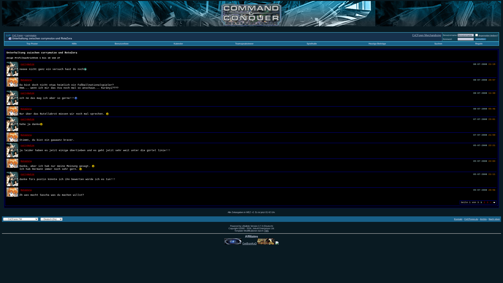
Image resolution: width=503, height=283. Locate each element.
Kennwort (447, 39)
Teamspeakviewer (244, 43)
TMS (266, 231)
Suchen (438, 43)
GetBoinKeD (249, 243)
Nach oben (494, 219)
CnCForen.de (471, 219)
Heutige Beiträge (377, 43)
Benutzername (450, 35)
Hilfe (74, 43)
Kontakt (458, 219)
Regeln (479, 43)
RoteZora (26, 80)
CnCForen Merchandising (426, 35)
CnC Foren (17, 35)
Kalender (178, 43)
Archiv (483, 219)
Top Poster (32, 43)
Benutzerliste (122, 43)
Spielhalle (312, 43)
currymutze (30, 35)
